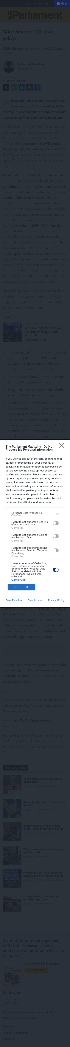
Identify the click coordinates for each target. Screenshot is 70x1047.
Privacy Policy (56, 600)
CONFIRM (21, 587)
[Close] (62, 446)
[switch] (56, 523)
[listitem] (35, 514)
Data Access (35, 600)
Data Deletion (14, 600)
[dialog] (35, 523)
